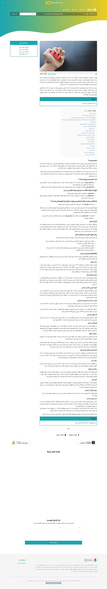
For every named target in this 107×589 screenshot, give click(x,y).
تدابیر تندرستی (64, 22)
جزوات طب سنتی (23, 49)
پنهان (86, 110)
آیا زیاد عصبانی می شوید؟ (89, 103)
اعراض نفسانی (84, 231)
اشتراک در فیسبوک (73, 435)
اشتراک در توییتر (60, 435)
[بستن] (2, 3)
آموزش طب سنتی (23, 47)
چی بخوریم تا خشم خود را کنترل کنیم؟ (85, 423)
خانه (71, 22)
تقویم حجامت (72, 569)
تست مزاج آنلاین (23, 54)
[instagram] (87, 14)
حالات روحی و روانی (54, 22)
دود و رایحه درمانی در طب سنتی (83, 491)
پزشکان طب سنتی (24, 52)
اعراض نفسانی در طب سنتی (40, 493)
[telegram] (84, 14)
